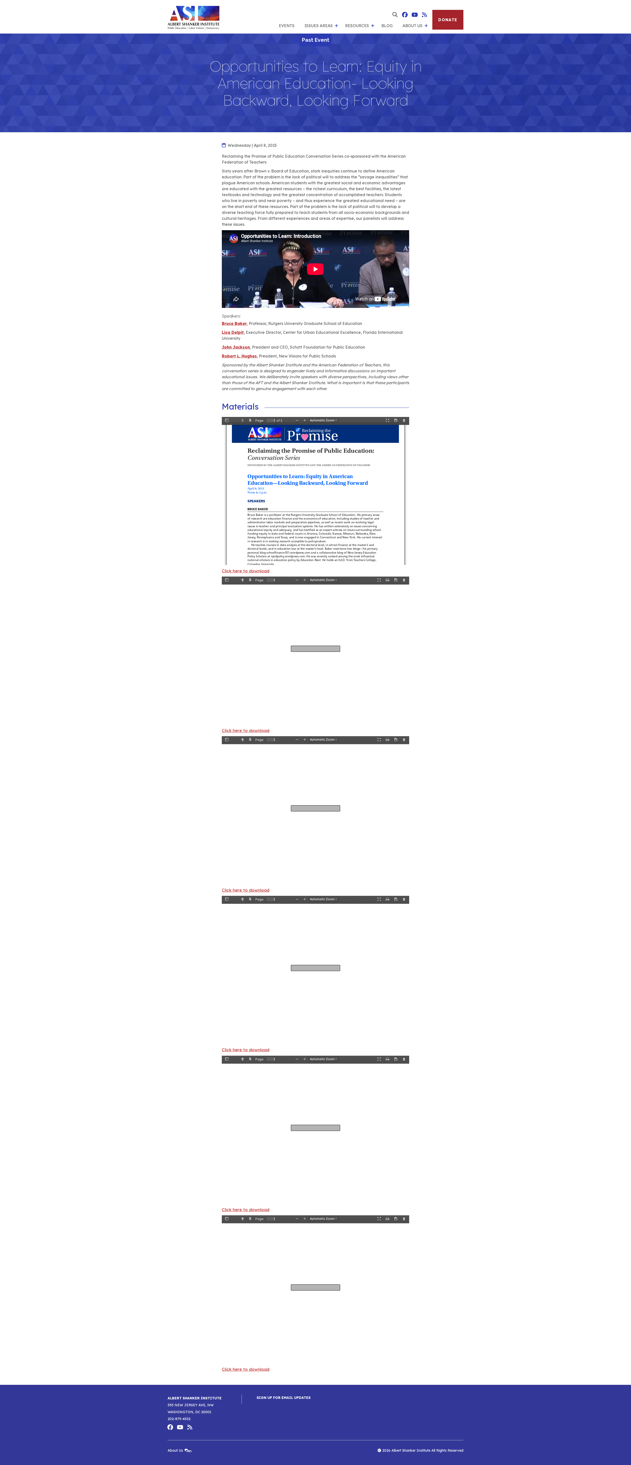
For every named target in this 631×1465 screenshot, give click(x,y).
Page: (259, 420)
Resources (357, 25)
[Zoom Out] (297, 421)
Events (287, 25)
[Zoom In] (305, 421)
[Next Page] (250, 421)
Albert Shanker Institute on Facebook (405, 15)
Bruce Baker (234, 323)
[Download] (396, 421)
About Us (412, 25)
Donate (447, 19)
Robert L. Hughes (239, 356)
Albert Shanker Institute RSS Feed (424, 15)
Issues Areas (318, 25)
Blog (387, 25)
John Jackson (236, 347)
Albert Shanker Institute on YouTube (415, 15)
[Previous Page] (242, 421)
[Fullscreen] (387, 421)
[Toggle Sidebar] (227, 421)
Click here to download (245, 570)
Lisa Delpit (233, 332)
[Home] (193, 17)
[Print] (387, 580)
